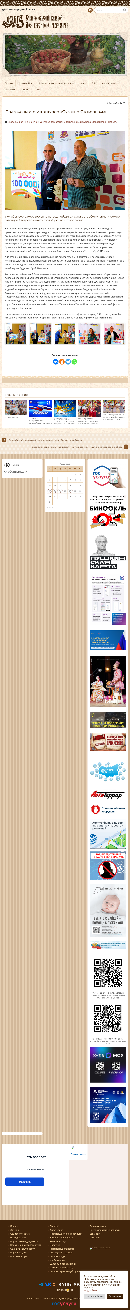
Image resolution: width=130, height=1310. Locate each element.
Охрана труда (57, 1256)
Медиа (24, 89)
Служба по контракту (61, 1267)
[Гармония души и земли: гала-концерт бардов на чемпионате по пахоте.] (114, 411)
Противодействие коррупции (66, 1233)
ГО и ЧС (54, 1226)
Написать (24, 1181)
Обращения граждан (61, 1252)
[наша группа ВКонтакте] (48, 1285)
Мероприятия (109, 83)
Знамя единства (12, 417)
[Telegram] (68, 362)
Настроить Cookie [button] (95, 1296)
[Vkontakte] (55, 362)
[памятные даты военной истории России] (108, 750)
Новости (112, 121)
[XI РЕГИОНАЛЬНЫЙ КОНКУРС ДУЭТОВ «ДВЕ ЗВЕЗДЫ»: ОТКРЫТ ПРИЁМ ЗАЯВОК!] (65, 415)
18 (55, 491)
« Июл (50, 507)
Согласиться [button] (115, 1296)
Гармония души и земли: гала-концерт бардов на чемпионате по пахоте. (114, 417)
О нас (37, 89)
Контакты (95, 1237)
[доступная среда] (108, 781)
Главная (9, 83)
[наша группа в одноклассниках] (54, 1285)
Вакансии (95, 1233)
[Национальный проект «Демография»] (108, 937)
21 (70, 491)
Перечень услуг (18, 1252)
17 (50, 491)
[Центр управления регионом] (108, 834)
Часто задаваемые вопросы (105, 1229)
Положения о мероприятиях (25, 1244)
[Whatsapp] (74, 362)
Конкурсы (9, 89)
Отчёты (14, 1229)
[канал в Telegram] (41, 1285)
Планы (14, 1226)
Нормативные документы (24, 1241)
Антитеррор (56, 1229)
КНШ (94, 83)
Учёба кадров (57, 1260)
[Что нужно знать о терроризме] (108, 800)
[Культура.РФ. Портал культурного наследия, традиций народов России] (74, 1285)
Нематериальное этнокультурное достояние (62, 83)
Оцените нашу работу (22, 1248)
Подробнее (90, 1290)
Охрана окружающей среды (65, 1271)
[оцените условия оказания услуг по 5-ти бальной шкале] (108, 990)
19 (60, 491)
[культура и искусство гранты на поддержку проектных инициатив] (108, 727)
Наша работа (26, 83)
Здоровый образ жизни (63, 1263)
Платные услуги (19, 1256)
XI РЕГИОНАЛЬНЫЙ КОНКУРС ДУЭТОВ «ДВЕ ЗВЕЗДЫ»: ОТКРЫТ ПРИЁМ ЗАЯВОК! (64, 422)
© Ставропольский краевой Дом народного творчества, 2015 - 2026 (65, 1298)
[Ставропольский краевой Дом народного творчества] (65, 21)
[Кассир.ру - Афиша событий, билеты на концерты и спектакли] (65, 1291)
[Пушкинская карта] (108, 568)
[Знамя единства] (16, 413)
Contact (90, 10)
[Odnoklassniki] (62, 362)
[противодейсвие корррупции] (108, 814)
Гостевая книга (98, 1226)
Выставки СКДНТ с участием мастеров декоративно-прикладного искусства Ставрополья (57, 121)
